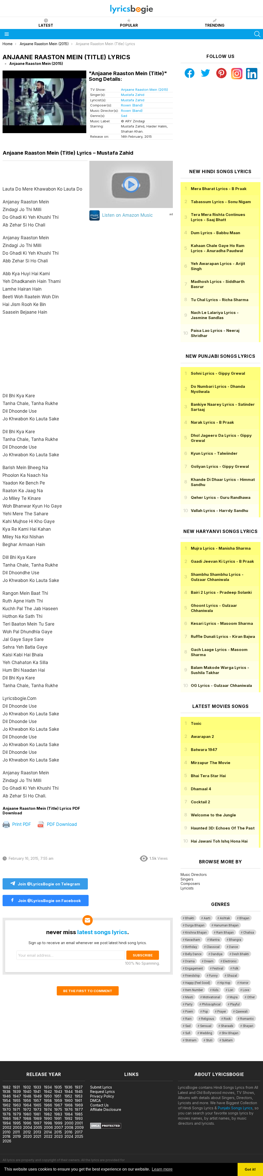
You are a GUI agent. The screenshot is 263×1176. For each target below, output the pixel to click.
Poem (189, 1011)
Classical (213, 947)
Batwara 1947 (204, 749)
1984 (68, 1114)
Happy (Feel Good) (197, 983)
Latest (46, 25)
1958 (48, 1100)
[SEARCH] (257, 34)
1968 (68, 1105)
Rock (227, 1019)
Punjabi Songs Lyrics (235, 1108)
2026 (7, 1141)
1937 (79, 1087)
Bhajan (244, 918)
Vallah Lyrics (219, 510)
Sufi (187, 1033)
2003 (17, 1127)
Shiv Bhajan (230, 1033)
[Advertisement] (45, 356)
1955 (17, 1100)
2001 (79, 1123)
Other (251, 997)
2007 (58, 1127)
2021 (37, 1136)
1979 (17, 1114)
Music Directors (194, 874)
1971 (16, 1109)
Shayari (248, 1026)
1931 (16, 1087)
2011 (16, 1132)
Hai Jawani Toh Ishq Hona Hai (219, 841)
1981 (37, 1114)
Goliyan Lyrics (220, 466)
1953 (78, 1096)
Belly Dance (193, 954)
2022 (48, 1136)
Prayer (221, 1011)
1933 (37, 1087)
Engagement (194, 968)
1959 (58, 1100)
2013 (37, 1132)
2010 (7, 1132)
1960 (68, 1100)
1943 (58, 1091)
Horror (244, 983)
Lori (230, 990)
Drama (190, 961)
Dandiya (216, 954)
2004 (27, 1127)
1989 (37, 1118)
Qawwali (242, 1011)
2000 (68, 1123)
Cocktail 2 (200, 801)
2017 (79, 1132)
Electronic (230, 961)
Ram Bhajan (225, 932)
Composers (190, 883)
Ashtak (225, 918)
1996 (27, 1123)
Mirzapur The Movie (210, 762)
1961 (78, 1100)
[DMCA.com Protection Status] (105, 1127)
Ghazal (232, 975)
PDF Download (61, 824)
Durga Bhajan (194, 925)
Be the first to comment (87, 991)
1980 (27, 1114)
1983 (58, 1114)
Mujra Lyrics (221, 548)
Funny (213, 975)
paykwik (73, 1058)
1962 (7, 1105)
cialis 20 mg (10, 1058)
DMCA (95, 1100)
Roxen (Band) (132, 105)
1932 (27, 1087)
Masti (189, 997)
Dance (233, 947)
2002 (7, 1127)
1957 (37, 1100)
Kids (215, 990)
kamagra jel (90, 1058)
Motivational (211, 997)
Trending (214, 25)
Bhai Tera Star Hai (208, 775)
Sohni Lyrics (218, 373)
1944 (68, 1091)
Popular (129, 25)
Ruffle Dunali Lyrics (223, 636)
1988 (27, 1118)
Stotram (190, 1040)
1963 (17, 1105)
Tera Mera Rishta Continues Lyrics (218, 217)
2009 (79, 1127)
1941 (37, 1091)
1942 (48, 1091)
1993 (79, 1118)
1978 (7, 1114)
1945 (79, 1091)
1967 (58, 1105)
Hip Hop (225, 983)
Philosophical (211, 1004)
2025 (79, 1136)
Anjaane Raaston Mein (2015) (144, 89)
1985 (79, 1114)
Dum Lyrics (215, 232)
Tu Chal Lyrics (219, 299)
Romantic (247, 1019)
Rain (188, 1019)
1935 (58, 1087)
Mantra (215, 940)
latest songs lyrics (102, 932)
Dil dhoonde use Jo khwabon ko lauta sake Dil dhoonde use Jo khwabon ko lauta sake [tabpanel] (42, 492)
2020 (27, 1136)
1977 (79, 1109)
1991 (57, 1118)
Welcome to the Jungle (213, 815)
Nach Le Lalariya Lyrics (215, 315)
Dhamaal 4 (201, 788)
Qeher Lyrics (220, 497)
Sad (124, 116)
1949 (37, 1096)
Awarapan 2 (202, 736)
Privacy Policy (102, 1096)
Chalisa (248, 932)
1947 (17, 1096)
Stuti (209, 1040)
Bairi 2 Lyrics (221, 592)
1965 (37, 1105)
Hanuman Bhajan (226, 925)
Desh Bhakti (240, 954)
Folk (235, 968)
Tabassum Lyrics (221, 201)
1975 (58, 1109)
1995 (17, 1123)
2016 (68, 1132)
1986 (7, 1118)
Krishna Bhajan (196, 932)
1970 (7, 1109)
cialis (25, 1058)
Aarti (207, 918)
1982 (48, 1114)
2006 (48, 1127)
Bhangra (235, 940)
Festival (217, 968)
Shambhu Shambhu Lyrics (217, 577)
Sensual (205, 1026)
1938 (7, 1091)
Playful (235, 1004)
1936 (68, 1087)
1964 (27, 1105)
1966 (48, 1105)
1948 (27, 1096)
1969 (79, 1105)
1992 (68, 1118)
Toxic (196, 723)
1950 (48, 1096)
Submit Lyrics (101, 1087)
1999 (58, 1123)
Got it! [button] (250, 1169)
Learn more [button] (162, 1169)
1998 (48, 1123)
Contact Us (99, 1105)
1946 (7, 1096)
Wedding (206, 1033)
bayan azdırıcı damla (47, 1058)
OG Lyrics (221, 685)
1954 (7, 1100)
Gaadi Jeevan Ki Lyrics (222, 561)
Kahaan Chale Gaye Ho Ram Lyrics (218, 248)
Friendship (192, 975)
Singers (187, 879)
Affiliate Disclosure (105, 1109)
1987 (17, 1118)
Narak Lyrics (212, 422)
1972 (27, 1109)
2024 (68, 1136)
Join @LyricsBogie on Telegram (49, 884)
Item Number (194, 990)
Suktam (227, 1040)
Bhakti (189, 918)
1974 (48, 1109)
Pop (205, 1011)
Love (246, 990)
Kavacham (192, 940)
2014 (48, 1132)
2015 (58, 1132)
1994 (7, 1123)
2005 (37, 1127)
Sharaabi (227, 1026)
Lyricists (187, 888)
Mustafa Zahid (132, 95)
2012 (27, 1132)
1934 (48, 1087)
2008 (68, 1127)
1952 (68, 1096)
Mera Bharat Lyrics (219, 188)
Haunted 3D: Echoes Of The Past (223, 828)
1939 (17, 1091)
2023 (58, 1136)
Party (188, 1004)
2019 (17, 1136)
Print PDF (21, 824)
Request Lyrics (102, 1091)
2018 (7, 1136)
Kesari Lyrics (222, 623)
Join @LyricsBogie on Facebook (49, 900)
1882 (7, 1087)
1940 (27, 1091)
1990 (48, 1118)
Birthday (191, 947)
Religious (207, 1019)
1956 (27, 1100)
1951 (57, 1096)
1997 (37, 1123)
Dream (208, 961)
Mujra (234, 997)
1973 (37, 1109)
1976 (68, 1109)
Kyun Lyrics (214, 453)
